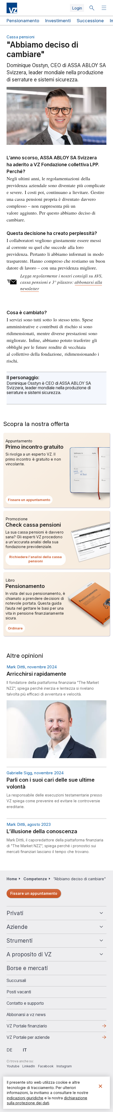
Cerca (92, 8)
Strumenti (20, 940)
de (9, 1050)
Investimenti (58, 20)
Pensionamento (23, 20)
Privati (15, 913)
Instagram (64, 1066)
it (25, 1050)
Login (77, 8)
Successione (90, 20)
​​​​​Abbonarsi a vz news (26, 1014)
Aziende (17, 927)
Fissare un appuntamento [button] (30, 501)
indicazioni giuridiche (25, 1098)
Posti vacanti (19, 991)
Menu (104, 8)
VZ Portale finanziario (35, 1027)
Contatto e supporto (25, 1003)
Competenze (35, 879)
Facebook (45, 1066)
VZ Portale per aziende (36, 1039)
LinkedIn (28, 1066)
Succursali (16, 980)
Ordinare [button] (16, 629)
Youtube (13, 1066)
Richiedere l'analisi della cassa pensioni (35, 560)
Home (12, 879)
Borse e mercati (27, 968)
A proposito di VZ (29, 954)
